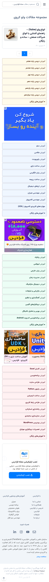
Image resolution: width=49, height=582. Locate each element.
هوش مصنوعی (13, 508)
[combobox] (19, 4)
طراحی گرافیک (14, 514)
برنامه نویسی (13, 505)
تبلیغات (36, 514)
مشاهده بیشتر (41, 557)
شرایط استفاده (39, 570)
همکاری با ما (36, 505)
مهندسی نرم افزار (13, 517)
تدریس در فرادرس (36, 508)
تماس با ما (37, 501)
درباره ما (36, 517)
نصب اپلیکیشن (23, 475)
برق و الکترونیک (13, 511)
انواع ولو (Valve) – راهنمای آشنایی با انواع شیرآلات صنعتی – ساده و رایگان (32, 35)
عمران (14, 501)
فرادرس (36, 511)
